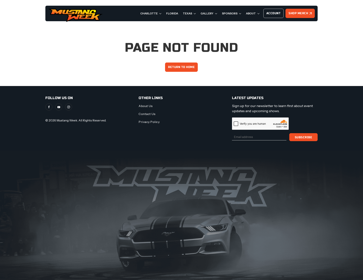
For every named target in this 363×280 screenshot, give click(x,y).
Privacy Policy (149, 122)
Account (273, 13)
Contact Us (147, 114)
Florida (172, 13)
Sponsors (230, 13)
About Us (146, 106)
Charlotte (149, 13)
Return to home (181, 67)
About (251, 13)
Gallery (207, 13)
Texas (188, 13)
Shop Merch (298, 13)
